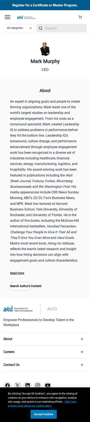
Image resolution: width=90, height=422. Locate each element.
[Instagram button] (37, 385)
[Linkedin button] (27, 385)
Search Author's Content (20, 286)
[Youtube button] (48, 385)
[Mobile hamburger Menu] (7, 17)
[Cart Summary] (82, 17)
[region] (45, 404)
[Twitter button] (17, 385)
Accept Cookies (43, 414)
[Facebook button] (7, 385)
